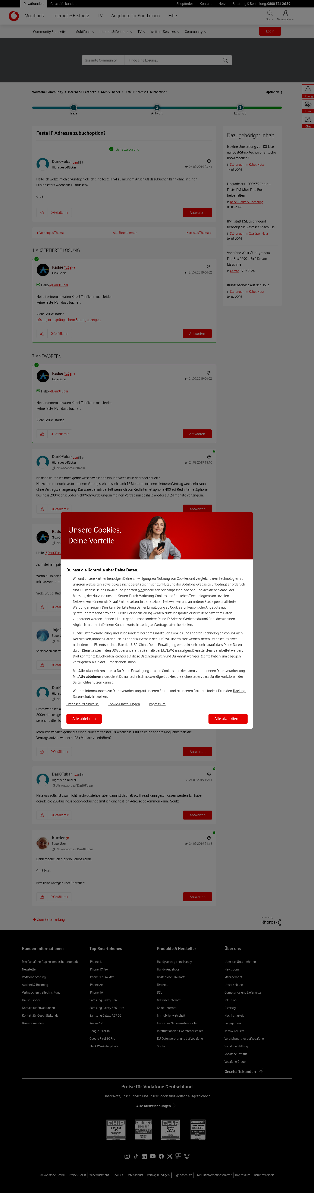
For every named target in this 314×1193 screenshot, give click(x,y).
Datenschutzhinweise (82, 704)
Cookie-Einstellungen (124, 704)
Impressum (157, 704)
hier (141, 590)
